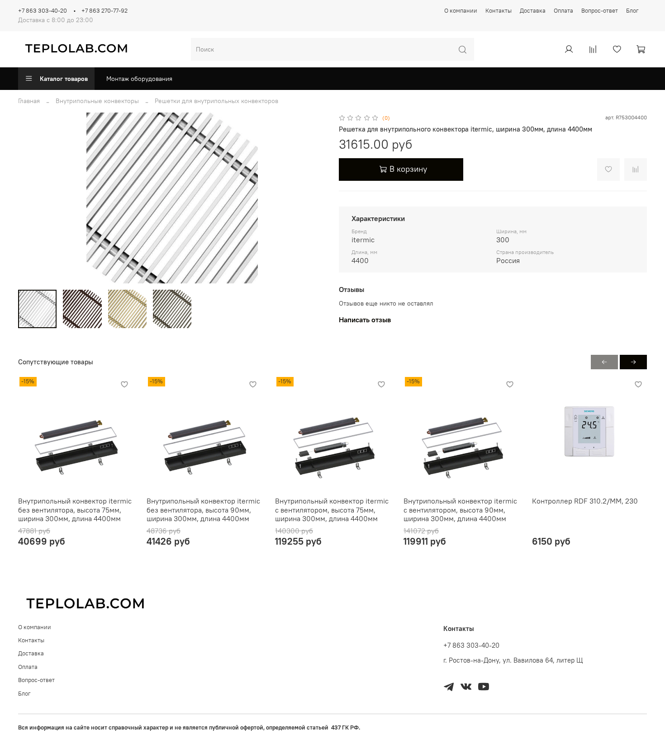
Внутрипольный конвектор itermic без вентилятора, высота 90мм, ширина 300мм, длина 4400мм (203, 509)
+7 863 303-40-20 (42, 10)
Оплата (563, 10)
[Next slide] (313, 197)
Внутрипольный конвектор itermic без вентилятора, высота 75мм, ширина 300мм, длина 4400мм (75, 509)
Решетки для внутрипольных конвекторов (216, 101)
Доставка (533, 10)
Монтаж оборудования (139, 79)
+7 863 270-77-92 (104, 10)
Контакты (498, 10)
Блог (632, 10)
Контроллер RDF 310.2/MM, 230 (585, 500)
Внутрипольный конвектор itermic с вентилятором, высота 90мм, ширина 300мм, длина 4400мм (460, 509)
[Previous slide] (30, 197)
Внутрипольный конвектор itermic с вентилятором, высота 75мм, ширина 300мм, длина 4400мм (332, 509)
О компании (460, 10)
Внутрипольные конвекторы (97, 101)
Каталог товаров (64, 79)
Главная (29, 101)
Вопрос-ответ (599, 10)
